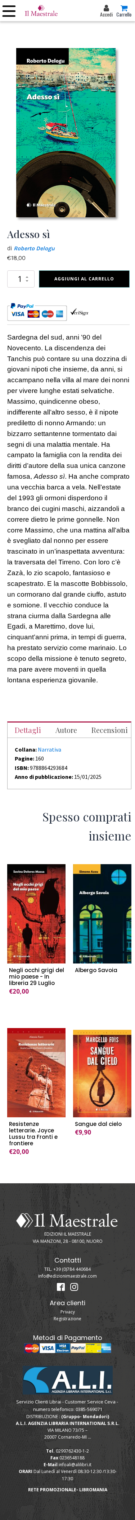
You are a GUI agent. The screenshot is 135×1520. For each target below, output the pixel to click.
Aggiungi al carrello (84, 279)
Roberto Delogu (34, 248)
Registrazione (67, 1319)
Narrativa (49, 749)
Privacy (67, 1312)
